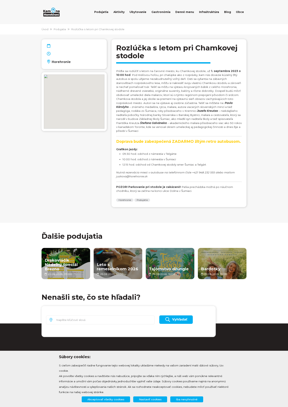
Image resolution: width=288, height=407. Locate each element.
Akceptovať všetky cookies (105, 399)
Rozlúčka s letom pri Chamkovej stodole (97, 29)
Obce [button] (240, 12)
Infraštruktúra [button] (209, 12)
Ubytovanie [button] (138, 12)
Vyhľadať (179, 319)
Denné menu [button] (184, 12)
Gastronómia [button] (160, 12)
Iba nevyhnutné (186, 399)
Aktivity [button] (119, 12)
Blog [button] (227, 12)
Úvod (45, 29)
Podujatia (59, 29)
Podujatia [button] (101, 12)
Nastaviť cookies (150, 399)
